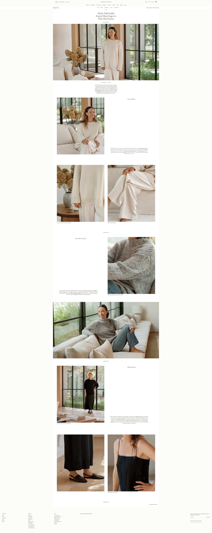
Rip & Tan (56, 8)
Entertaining (106, 7)
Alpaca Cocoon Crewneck (131, 421)
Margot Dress (138, 417)
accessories (76, 294)
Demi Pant (141, 151)
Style (98, 7)
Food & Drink (116, 7)
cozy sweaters (98, 91)
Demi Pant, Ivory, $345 (112, 222)
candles (140, 148)
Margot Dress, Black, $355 (112, 492)
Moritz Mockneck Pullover (76, 293)
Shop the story (104, 82)
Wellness (101, 7)
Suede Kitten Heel (120, 419)
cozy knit (112, 87)
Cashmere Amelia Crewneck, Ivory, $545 (64, 222)
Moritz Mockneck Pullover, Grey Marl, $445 (115, 294)
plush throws (144, 148)
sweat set (124, 152)
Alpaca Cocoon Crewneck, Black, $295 (64, 423)
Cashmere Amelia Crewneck (130, 151)
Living (111, 7)
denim (85, 291)
